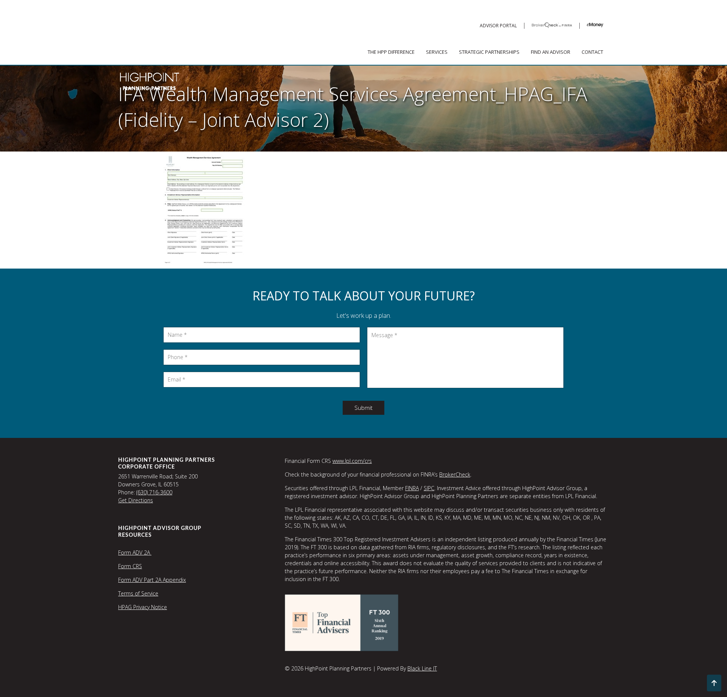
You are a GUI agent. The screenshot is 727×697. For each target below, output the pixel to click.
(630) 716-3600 (154, 492)
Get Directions (135, 500)
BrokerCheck (454, 474)
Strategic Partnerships (489, 51)
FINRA (412, 488)
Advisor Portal (498, 25)
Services (437, 51)
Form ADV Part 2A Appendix (152, 579)
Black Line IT (422, 668)
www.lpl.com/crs (352, 460)
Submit (363, 407)
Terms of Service (138, 593)
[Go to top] (714, 683)
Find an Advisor (550, 51)
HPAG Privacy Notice (142, 607)
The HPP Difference (391, 51)
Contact (592, 51)
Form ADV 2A (134, 552)
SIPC (429, 488)
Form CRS (130, 566)
